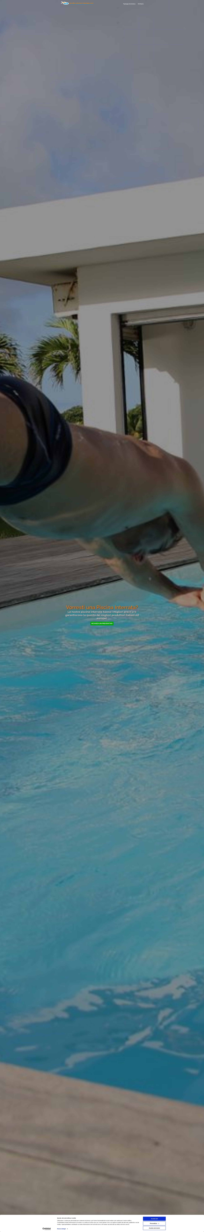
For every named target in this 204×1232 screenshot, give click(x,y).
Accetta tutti (154, 1218)
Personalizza (153, 1223)
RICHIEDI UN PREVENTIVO (102, 623)
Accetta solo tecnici (154, 1228)
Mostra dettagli (61, 1228)
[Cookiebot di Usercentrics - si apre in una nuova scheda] (47, 1229)
